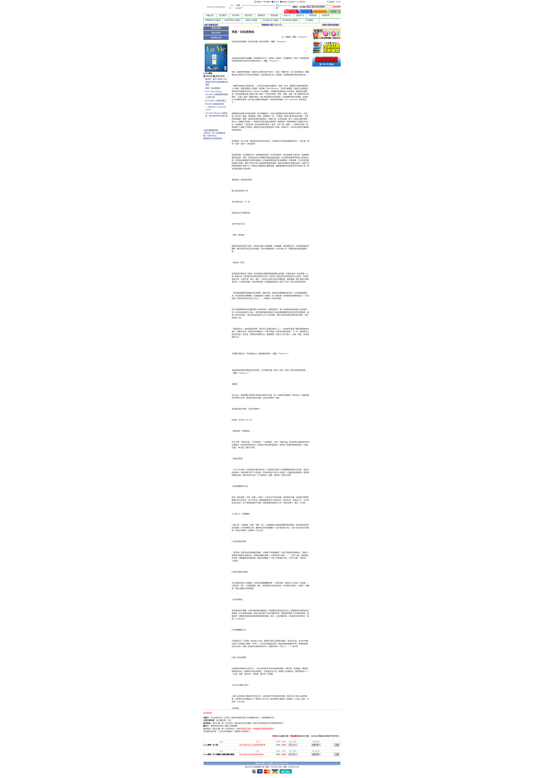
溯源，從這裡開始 (212, 88)
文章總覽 (277, 11)
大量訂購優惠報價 (210, 130)
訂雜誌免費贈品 (319, 11)
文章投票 (235, 708)
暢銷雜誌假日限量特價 (212, 138)
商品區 (333, 11)
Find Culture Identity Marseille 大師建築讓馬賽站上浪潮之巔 (216, 94)
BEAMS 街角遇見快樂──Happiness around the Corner (215, 107)
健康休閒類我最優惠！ (331, 25)
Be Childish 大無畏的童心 (215, 101)
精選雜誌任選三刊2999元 (272, 25)
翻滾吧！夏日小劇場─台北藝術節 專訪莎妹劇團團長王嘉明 (216, 82)
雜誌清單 (305, 11)
